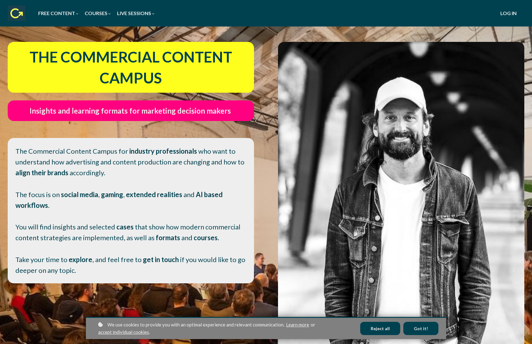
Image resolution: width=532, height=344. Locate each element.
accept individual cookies (123, 332)
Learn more (297, 324)
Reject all (380, 328)
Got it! (421, 328)
